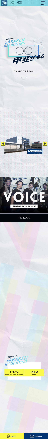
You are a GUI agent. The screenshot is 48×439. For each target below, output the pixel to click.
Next (45, 144)
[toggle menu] (43, 2)
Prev (3, 144)
